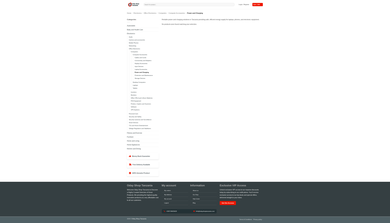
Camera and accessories (137, 40)
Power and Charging (142, 72)
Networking (132, 46)
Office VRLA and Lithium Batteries (142, 98)
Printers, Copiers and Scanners (141, 104)
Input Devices (139, 66)
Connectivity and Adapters (143, 60)
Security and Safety (135, 116)
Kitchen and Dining (134, 149)
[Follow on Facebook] (128, 205)
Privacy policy (257, 219)
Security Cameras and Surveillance (140, 119)
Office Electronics (150, 13)
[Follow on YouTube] (139, 205)
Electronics (138, 13)
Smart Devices (133, 122)
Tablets (135, 88)
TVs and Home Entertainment (138, 125)
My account (168, 199)
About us (195, 190)
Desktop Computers (139, 82)
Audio (131, 37)
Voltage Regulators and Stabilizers (140, 128)
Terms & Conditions (245, 219)
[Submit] (233, 4)
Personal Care (133, 114)
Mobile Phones (133, 43)
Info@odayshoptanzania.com (205, 211)
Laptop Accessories (141, 69)
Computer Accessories (177, 13)
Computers (162, 13)
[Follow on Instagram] (131, 205)
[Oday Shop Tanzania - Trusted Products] (133, 4)
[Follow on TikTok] (134, 205)
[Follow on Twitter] (137, 205)
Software (133, 107)
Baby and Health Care (135, 30)
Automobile (131, 26)
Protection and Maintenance (144, 75)
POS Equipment (136, 101)
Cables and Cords (140, 57)
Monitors (133, 95)
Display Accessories (141, 63)
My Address (168, 194)
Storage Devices (140, 78)
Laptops (135, 85)
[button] (244, 4)
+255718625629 (171, 211)
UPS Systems (135, 110)
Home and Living (133, 141)
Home (129, 13)
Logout (166, 203)
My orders (167, 190)
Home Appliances (133, 145)
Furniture (130, 137)
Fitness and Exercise (134, 133)
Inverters (133, 92)
